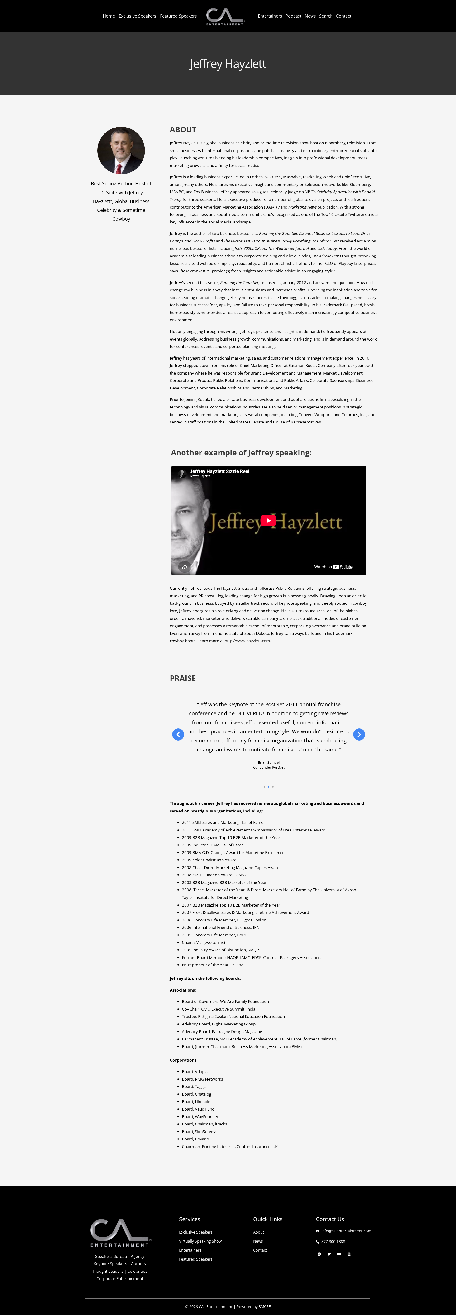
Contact (343, 16)
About (258, 1232)
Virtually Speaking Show (200, 1241)
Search (326, 16)
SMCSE (265, 1306)
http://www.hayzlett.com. (248, 640)
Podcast (293, 16)
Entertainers (270, 16)
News (310, 16)
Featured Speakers (178, 16)
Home (109, 16)
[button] (178, 734)
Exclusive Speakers (137, 16)
